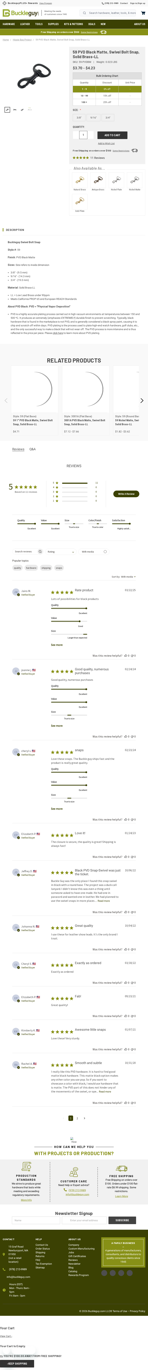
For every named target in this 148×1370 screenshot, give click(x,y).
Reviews (73, 1260)
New (103, 24)
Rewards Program (78, 1275)
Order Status (43, 1248)
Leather (25, 24)
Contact (124, 3)
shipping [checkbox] (46, 567)
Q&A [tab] (32, 449)
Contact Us (42, 1244)
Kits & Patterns (73, 24)
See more (57, 645)
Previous (6, 400)
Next (141, 400)
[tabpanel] (34, 400)
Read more (104, 900)
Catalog (72, 1271)
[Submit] (84, 13)
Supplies (53, 24)
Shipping (40, 1252)
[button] (74, 229)
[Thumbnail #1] (15, 110)
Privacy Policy (137, 1311)
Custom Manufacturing (81, 1248)
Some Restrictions (89, 32)
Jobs (71, 1252)
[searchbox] (24, 551)
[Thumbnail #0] (7, 110)
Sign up (141, 3)
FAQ (38, 1260)
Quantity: (79, 127)
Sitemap (40, 1267)
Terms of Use (120, 1311)
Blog (70, 1267)
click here (58, 333)
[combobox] (107, 12)
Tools (39, 24)
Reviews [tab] (18, 449)
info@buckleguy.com (77, 1194)
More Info (26, 1200)
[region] (33, 110)
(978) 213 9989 (77, 1190)
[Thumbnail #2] (22, 110)
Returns (40, 1256)
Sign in (133, 3)
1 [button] (70, 1118)
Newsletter (74, 1263)
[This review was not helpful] (132, 655)
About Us (139, 24)
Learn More (121, 1196)
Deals (91, 24)
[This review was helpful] (126, 655)
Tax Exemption (44, 1263)
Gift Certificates (77, 1256)
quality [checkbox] (17, 567)
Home (21, 13)
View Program (45, 3)
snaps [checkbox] (59, 567)
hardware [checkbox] (31, 567)
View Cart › (6, 1336)
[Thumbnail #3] (29, 110)
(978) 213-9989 (111, 3)
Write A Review (126, 493)
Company (73, 1244)
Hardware (9, 24)
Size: (76, 110)
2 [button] (77, 1118)
